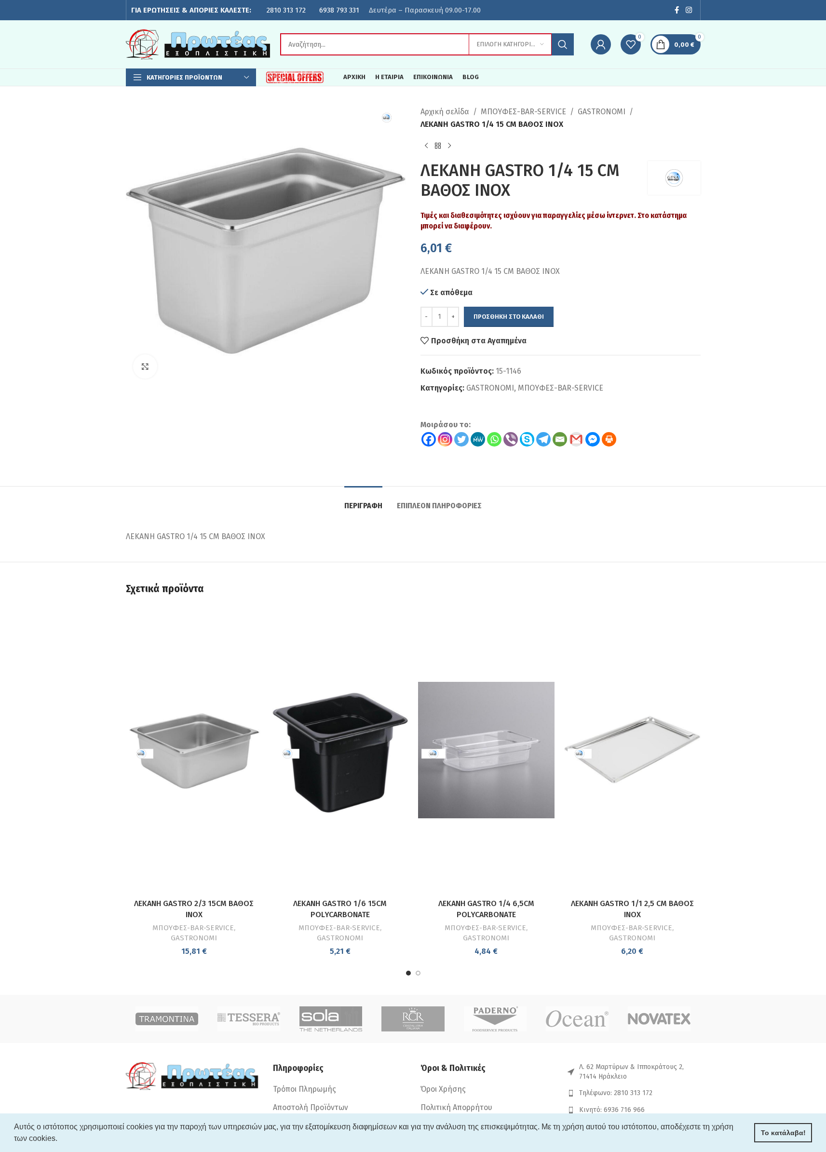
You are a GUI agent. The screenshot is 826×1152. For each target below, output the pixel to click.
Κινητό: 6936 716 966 (612, 1110)
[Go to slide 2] (418, 973)
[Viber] (510, 439)
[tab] (363, 500)
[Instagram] (445, 439)
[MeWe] (478, 439)
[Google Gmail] (576, 439)
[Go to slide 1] (408, 973)
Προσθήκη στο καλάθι (509, 316)
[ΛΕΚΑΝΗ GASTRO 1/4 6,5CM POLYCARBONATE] (486, 750)
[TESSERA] (249, 1019)
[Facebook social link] (676, 10)
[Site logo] (198, 43)
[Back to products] (438, 145)
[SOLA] (331, 1019)
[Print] (609, 439)
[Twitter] (461, 439)
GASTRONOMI (601, 111)
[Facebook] (428, 439)
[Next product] (449, 145)
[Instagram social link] (688, 10)
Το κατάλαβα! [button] (783, 1133)
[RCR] (413, 1019)
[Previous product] (426, 145)
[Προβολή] (145, 366)
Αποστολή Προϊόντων (310, 1107)
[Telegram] (543, 439)
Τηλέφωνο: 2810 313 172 (615, 1093)
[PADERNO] (495, 1019)
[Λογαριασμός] (601, 44)
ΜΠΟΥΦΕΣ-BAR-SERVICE (523, 111)
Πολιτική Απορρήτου (456, 1107)
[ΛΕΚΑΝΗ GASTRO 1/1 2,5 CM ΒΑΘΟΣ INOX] (632, 750)
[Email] (560, 439)
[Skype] (527, 439)
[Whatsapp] (494, 439)
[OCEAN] (577, 1019)
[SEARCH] (563, 44)
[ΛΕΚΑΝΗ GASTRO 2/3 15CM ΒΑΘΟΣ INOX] (194, 750)
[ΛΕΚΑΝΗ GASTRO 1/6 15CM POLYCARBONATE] (340, 750)
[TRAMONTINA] (167, 1019)
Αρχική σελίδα (444, 111)
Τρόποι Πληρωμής (304, 1089)
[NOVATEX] (659, 1019)
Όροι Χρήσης (443, 1089)
